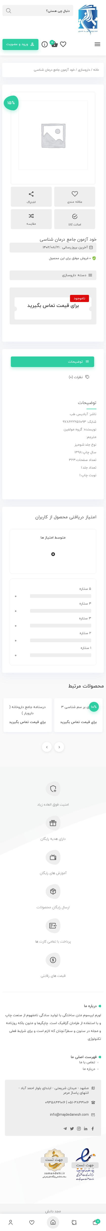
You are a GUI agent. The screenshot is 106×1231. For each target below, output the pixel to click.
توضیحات (75, 361)
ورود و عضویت (17, 44)
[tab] (52, 361)
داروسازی (84, 70)
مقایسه (31, 224)
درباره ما (89, 1069)
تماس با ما (87, 1062)
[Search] (8, 11)
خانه (96, 70)
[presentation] (59, 747)
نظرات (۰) (76, 377)
